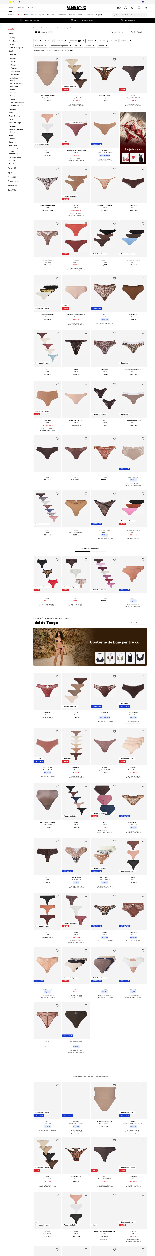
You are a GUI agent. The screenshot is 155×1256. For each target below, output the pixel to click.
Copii (30, 8)
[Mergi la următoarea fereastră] (145, 622)
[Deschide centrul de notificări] (132, 8)
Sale (47, 41)
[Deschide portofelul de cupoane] (118, 7)
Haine (43, 28)
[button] (118, 32)
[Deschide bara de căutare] (113, 15)
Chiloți (59, 28)
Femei (10, 8)
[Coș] (145, 7)
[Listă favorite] (139, 7)
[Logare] (125, 7)
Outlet (14, 2)
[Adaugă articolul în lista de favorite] (57, 59)
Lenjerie (51, 28)
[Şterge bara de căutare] (145, 15)
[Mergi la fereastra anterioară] (132, 622)
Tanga (66, 28)
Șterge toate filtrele (64, 50)
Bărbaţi (21, 8)
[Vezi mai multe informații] (47, 104)
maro (74, 28)
